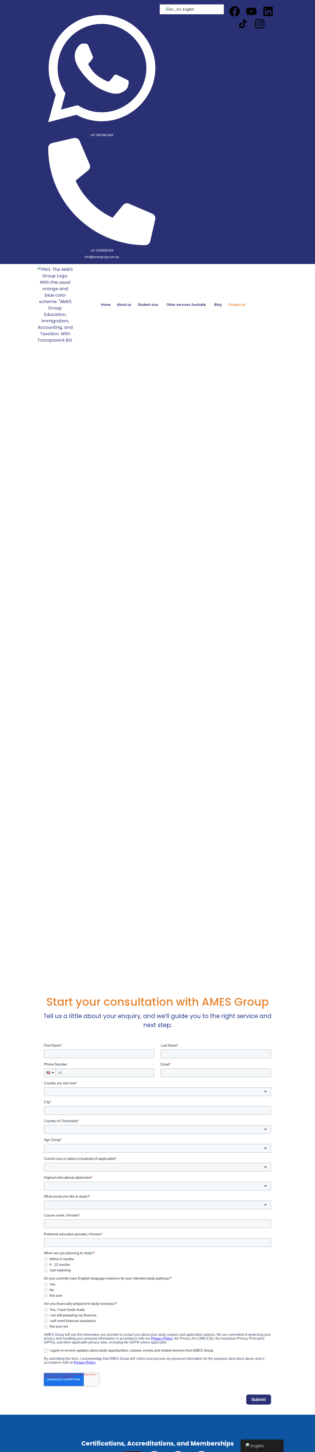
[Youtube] (251, 11)
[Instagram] (259, 23)
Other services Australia (186, 305)
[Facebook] (234, 11)
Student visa (148, 305)
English (188, 9)
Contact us (237, 305)
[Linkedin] (268, 11)
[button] (149, 305)
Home (106, 305)
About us (124, 305)
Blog (218, 305)
